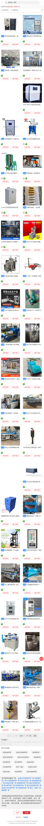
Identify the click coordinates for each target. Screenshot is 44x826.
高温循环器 (35, 752)
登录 (17, 813)
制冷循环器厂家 (9, 785)
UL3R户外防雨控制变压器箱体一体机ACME (15, 207)
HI (18, 742)
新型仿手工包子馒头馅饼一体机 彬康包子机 (19, 653)
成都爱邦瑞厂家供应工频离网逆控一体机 (14, 516)
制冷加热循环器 (32, 772)
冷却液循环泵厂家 (13, 780)
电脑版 (25, 817)
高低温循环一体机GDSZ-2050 (33, 70)
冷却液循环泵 (7, 767)
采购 (41, 659)
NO (29, 742)
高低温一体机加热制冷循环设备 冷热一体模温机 (21, 70)
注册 (26, 813)
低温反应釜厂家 (10, 783)
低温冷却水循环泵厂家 (10, 788)
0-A (2, 742)
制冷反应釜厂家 (25, 780)
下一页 (28, 736)
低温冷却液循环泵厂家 (26, 778)
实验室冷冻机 (32, 767)
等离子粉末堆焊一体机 (34, 550)
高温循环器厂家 (23, 788)
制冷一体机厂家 (35, 788)
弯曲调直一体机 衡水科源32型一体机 (17, 722)
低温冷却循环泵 (8, 757)
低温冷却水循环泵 (23, 757)
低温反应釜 (30, 762)
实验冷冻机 (6, 772)
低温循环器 (6, 762)
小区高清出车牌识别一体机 (32, 447)
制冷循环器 (18, 762)
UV (2, 744)
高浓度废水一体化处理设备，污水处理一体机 (20, 413)
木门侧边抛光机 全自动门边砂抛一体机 (18, 584)
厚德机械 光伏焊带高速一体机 (15, 687)
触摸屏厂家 (6, 790)
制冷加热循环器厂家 (34, 785)
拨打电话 (15, 44)
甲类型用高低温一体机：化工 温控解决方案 (19, 36)
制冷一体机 (19, 767)
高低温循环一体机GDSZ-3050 (14, 139)
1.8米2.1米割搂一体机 (34, 276)
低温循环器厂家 (22, 783)
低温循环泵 (37, 757)
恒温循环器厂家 (20, 785)
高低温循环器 (7, 752)
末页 (35, 736)
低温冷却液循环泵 (21, 752)
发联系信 (6, 44)
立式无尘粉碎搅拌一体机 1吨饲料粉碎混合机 (19, 173)
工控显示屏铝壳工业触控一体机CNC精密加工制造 (17, 242)
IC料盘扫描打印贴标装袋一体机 (15, 276)
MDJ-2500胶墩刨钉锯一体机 (14, 447)
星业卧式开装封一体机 (12, 379)
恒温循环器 (18, 772)
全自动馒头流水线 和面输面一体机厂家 (18, 310)
